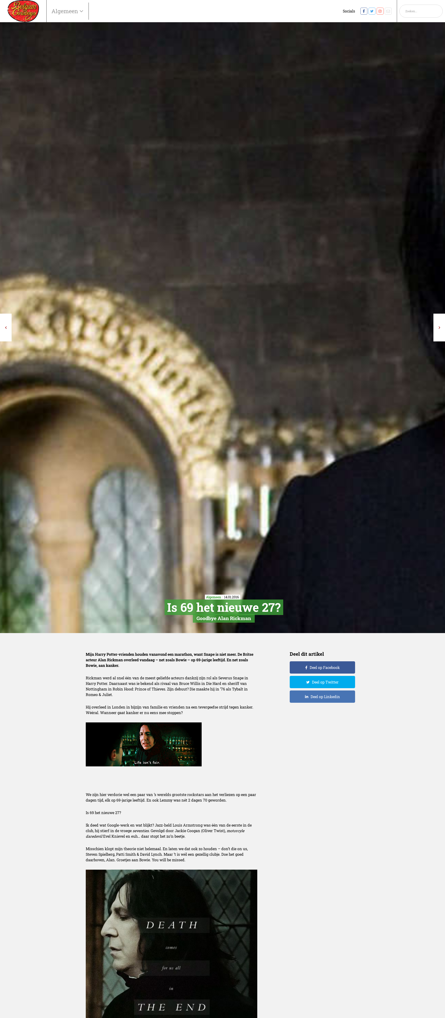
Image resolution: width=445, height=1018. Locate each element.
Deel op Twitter (325, 682)
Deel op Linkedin (325, 696)
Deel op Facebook (325, 667)
